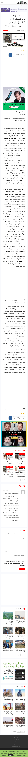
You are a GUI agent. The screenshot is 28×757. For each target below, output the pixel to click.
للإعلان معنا (16, 739)
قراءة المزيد (4, 755)
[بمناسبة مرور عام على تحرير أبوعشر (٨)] (20, 693)
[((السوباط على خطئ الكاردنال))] (8, 469)
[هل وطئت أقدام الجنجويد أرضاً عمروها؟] (20, 630)
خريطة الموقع (16, 744)
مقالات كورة (5, 30)
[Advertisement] (14, 73)
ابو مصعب (16, 491)
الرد (3, 523)
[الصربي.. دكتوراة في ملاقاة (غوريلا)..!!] (20, 469)
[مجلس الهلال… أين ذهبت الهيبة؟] (8, 456)
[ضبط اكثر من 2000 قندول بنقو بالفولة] (8, 644)
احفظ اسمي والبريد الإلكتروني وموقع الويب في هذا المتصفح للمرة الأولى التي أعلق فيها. (14, 563)
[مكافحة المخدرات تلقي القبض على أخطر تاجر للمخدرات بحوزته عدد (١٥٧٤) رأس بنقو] (20, 644)
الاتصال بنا (16, 742)
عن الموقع (16, 737)
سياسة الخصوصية (16, 746)
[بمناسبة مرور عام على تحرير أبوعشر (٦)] (20, 706)
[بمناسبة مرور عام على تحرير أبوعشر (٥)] (8, 706)
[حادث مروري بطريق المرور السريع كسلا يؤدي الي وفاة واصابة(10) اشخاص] (8, 630)
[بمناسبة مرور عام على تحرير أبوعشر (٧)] (8, 693)
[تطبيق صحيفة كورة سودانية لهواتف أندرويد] (14, 671)
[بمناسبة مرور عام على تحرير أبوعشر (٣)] (8, 720)
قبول (10, 755)
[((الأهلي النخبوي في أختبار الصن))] (20, 456)
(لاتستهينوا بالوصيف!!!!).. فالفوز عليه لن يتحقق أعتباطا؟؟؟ (15, 410)
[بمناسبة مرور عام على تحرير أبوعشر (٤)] (20, 720)
